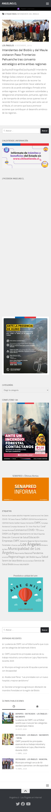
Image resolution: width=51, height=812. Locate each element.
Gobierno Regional (27, 541)
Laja (19, 545)
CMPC (37, 522)
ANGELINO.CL (9, 3)
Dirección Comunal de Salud (15, 537)
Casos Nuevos (15, 519)
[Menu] (47, 3)
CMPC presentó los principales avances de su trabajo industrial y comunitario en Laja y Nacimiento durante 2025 (24, 657)
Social (19, 738)
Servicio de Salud (28, 561)
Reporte (38, 557)
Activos (4, 516)
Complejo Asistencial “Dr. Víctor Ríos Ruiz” (25, 527)
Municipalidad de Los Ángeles (21, 550)
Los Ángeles (8, 45)
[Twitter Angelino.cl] (18, 804)
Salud (45, 556)
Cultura (41, 530)
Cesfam (24, 519)
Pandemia (37, 553)
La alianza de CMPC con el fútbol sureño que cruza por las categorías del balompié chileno (31, 723)
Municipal (43, 759)
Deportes (41, 534)
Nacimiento (19, 553)
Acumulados (12, 516)
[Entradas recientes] (14, 707)
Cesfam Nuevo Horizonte (24, 523)
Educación (34, 537)
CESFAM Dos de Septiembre (37, 519)
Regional (13, 556)
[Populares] (37, 707)
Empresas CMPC (11, 540)
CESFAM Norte (8, 523)
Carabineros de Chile (36, 516)
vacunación (24, 564)
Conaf (43, 526)
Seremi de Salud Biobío (12, 560)
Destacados (30, 714)
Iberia (37, 541)
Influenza (14, 545)
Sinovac (16, 564)
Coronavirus (20, 530)
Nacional (28, 553)
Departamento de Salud (28, 534)
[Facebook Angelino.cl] (23, 804)
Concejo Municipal (8, 530)
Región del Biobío (27, 557)
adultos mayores (23, 515)
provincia (5, 557)
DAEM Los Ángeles (10, 534)
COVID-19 (33, 530)
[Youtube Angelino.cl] (28, 804)
